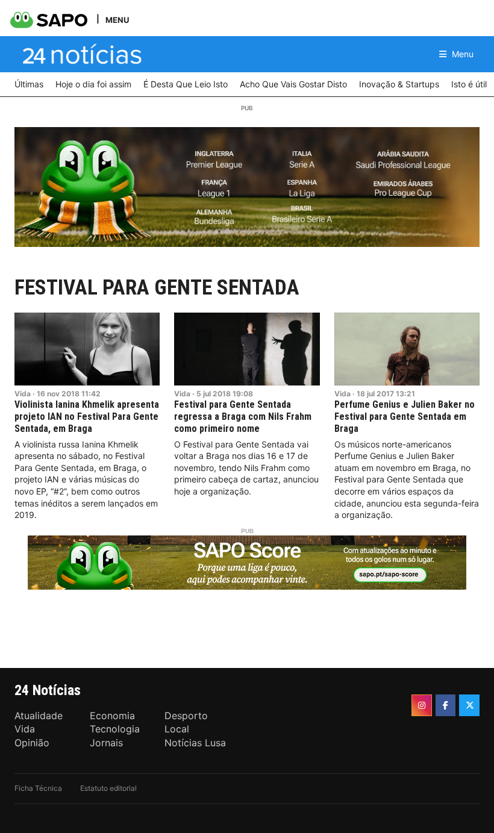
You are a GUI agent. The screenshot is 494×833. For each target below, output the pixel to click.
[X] (469, 705)
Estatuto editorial (108, 788)
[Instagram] (421, 705)
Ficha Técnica (38, 788)
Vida (22, 393)
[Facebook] (446, 705)
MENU (117, 19)
